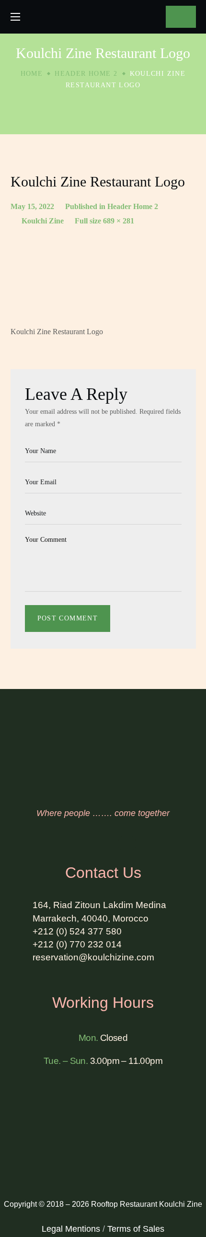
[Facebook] (79, 843)
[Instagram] (103, 843)
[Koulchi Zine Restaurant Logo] (103, 271)
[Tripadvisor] (127, 843)
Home (32, 73)
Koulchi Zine (43, 221)
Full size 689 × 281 (104, 221)
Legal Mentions (71, 1229)
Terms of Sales (135, 1229)
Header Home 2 (86, 73)
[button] (180, 17)
